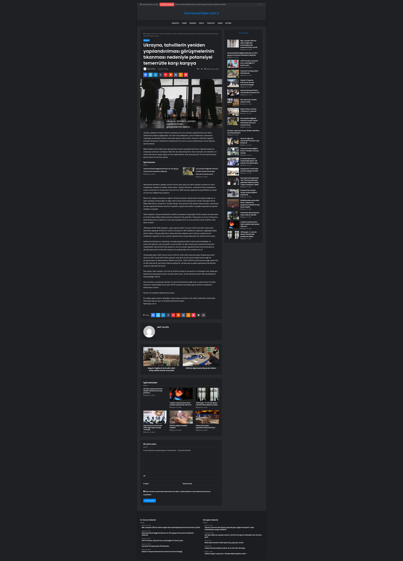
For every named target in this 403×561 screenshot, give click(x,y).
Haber (184, 23)
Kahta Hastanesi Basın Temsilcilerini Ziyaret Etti (249, 91)
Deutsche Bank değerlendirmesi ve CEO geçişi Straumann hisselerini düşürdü (242, 54)
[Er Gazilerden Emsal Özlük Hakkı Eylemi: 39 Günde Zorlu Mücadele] (233, 161)
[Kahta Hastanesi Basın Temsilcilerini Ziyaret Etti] (233, 93)
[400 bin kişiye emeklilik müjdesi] (181, 417)
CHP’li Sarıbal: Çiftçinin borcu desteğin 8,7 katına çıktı (192, 4)
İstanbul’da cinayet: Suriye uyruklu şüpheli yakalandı (248, 192)
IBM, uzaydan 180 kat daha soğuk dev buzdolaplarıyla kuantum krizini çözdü (248, 44)
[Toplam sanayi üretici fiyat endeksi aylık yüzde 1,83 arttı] (181, 394)
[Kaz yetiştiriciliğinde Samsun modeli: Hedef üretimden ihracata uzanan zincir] (188, 171)
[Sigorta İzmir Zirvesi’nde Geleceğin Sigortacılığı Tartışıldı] (154, 417)
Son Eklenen (243, 33)
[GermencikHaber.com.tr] (201, 13)
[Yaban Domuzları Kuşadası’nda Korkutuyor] (207, 417)
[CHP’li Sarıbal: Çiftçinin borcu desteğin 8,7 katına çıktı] (233, 64)
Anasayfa (175, 23)
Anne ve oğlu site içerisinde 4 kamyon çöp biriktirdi (249, 140)
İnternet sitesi (187, 483)
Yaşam (220, 23)
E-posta (146, 483)
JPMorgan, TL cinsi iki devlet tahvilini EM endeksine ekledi (207, 404)
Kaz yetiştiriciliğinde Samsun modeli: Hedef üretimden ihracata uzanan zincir (207, 171)
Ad (144, 476)
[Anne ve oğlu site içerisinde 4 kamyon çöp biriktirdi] (233, 141)
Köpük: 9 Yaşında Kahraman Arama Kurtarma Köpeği (247, 82)
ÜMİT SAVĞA (151, 69)
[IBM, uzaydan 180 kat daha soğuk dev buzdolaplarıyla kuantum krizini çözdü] (233, 44)
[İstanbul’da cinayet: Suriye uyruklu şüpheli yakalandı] (233, 193)
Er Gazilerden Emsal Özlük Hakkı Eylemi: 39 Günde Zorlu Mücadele (249, 161)
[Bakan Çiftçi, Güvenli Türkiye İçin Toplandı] (233, 112)
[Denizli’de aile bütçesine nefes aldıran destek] (233, 215)
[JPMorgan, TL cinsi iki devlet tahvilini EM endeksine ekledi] (207, 394)
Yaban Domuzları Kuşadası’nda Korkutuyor (205, 427)
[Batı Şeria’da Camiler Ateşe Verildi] (233, 102)
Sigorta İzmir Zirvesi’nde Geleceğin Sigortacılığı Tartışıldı (152, 428)
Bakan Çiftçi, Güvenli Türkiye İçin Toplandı (248, 110)
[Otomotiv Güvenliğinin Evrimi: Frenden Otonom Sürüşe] (233, 151)
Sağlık (201, 23)
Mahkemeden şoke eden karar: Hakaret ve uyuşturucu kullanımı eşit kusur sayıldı (250, 203)
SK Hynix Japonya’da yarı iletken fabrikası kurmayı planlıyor (153, 391)
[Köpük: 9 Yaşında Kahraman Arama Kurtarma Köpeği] (233, 83)
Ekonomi (193, 23)
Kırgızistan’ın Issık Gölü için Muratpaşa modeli (249, 170)
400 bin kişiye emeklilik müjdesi (178, 427)
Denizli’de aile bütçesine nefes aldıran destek (249, 214)
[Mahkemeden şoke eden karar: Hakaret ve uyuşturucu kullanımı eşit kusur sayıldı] (233, 203)
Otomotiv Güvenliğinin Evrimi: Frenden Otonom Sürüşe (249, 150)
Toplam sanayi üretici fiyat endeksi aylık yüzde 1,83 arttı (180, 404)
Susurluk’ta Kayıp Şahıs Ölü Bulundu (249, 72)
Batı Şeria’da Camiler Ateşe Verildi (248, 101)
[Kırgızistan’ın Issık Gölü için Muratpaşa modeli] (233, 171)
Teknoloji (211, 23)
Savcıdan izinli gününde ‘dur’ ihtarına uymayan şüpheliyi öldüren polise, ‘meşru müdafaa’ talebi (249, 181)
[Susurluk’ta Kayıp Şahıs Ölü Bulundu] (233, 74)
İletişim (228, 23)
